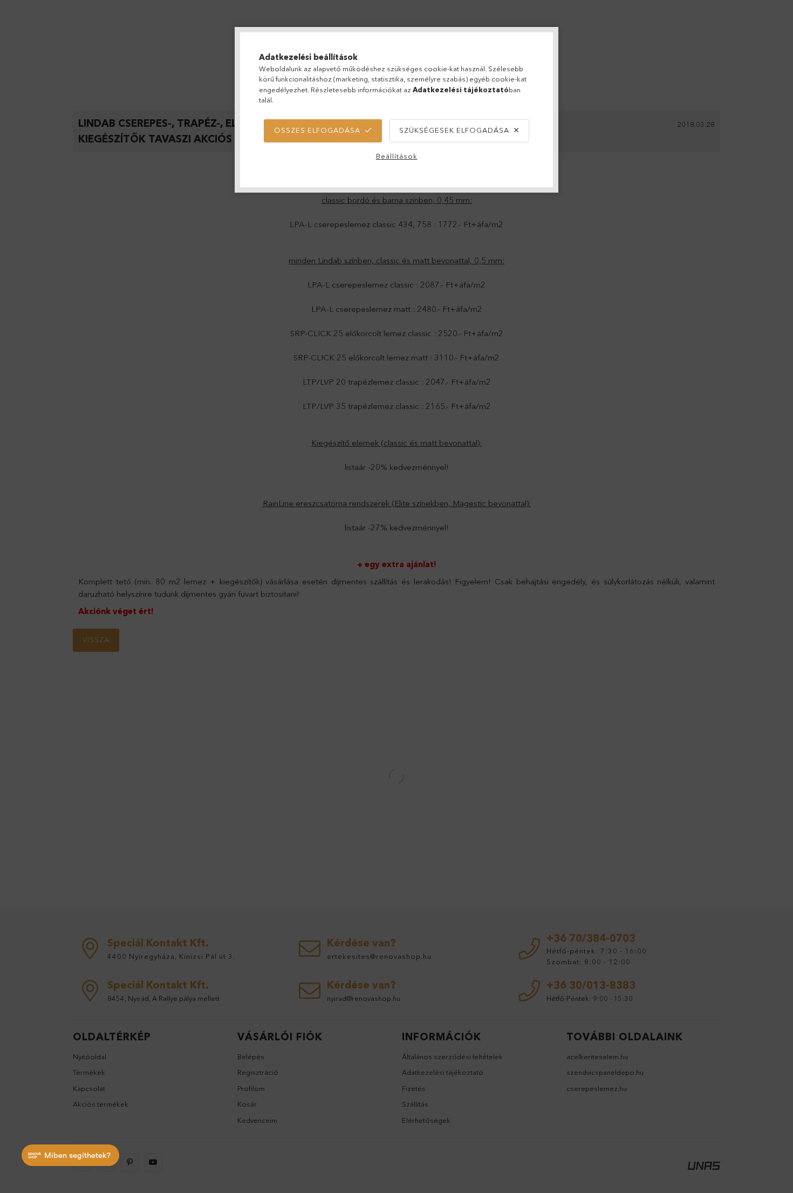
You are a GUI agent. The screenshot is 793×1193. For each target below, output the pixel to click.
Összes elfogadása (317, 130)
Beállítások (397, 156)
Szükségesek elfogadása (454, 130)
